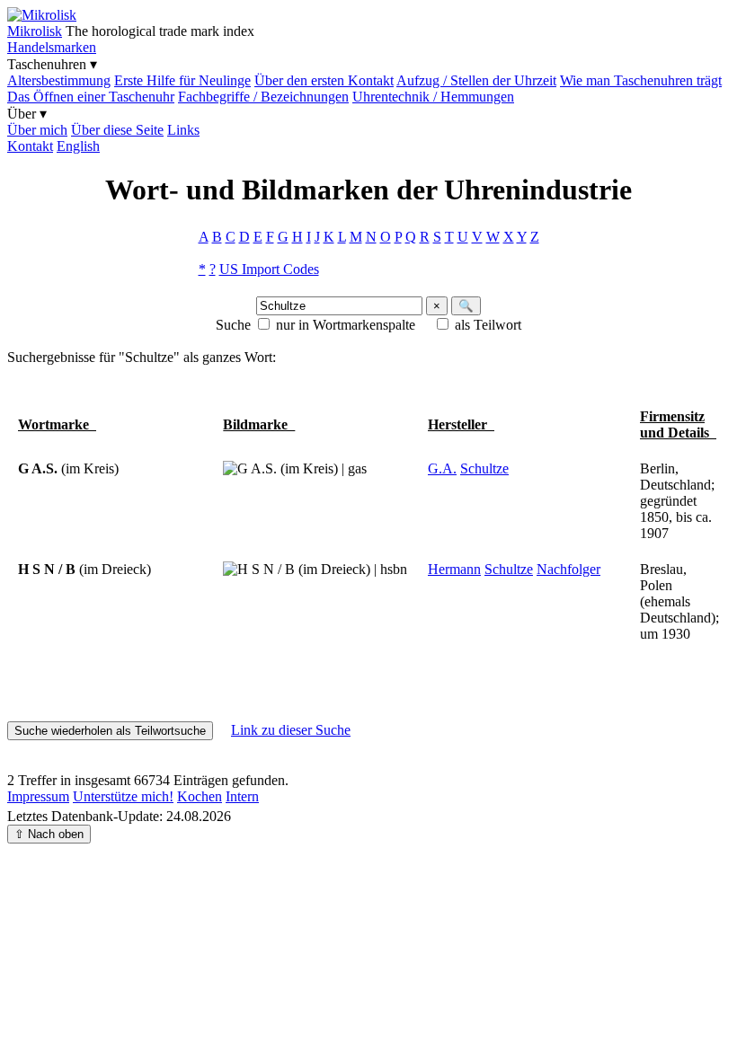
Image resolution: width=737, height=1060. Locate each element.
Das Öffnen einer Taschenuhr (90, 96)
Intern (242, 796)
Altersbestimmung (59, 80)
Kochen (199, 796)
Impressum (38, 796)
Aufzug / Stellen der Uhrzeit (476, 80)
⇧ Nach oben (49, 834)
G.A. (442, 468)
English (78, 146)
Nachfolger (568, 569)
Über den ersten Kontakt (324, 80)
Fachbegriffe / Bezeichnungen (263, 96)
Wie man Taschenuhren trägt (641, 80)
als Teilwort (488, 324)
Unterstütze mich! (123, 796)
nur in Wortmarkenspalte (345, 324)
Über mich (37, 129)
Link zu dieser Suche (291, 730)
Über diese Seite (117, 129)
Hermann (454, 569)
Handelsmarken (51, 47)
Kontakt (30, 146)
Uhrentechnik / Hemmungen (433, 96)
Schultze (484, 468)
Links (183, 129)
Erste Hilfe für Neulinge (182, 80)
